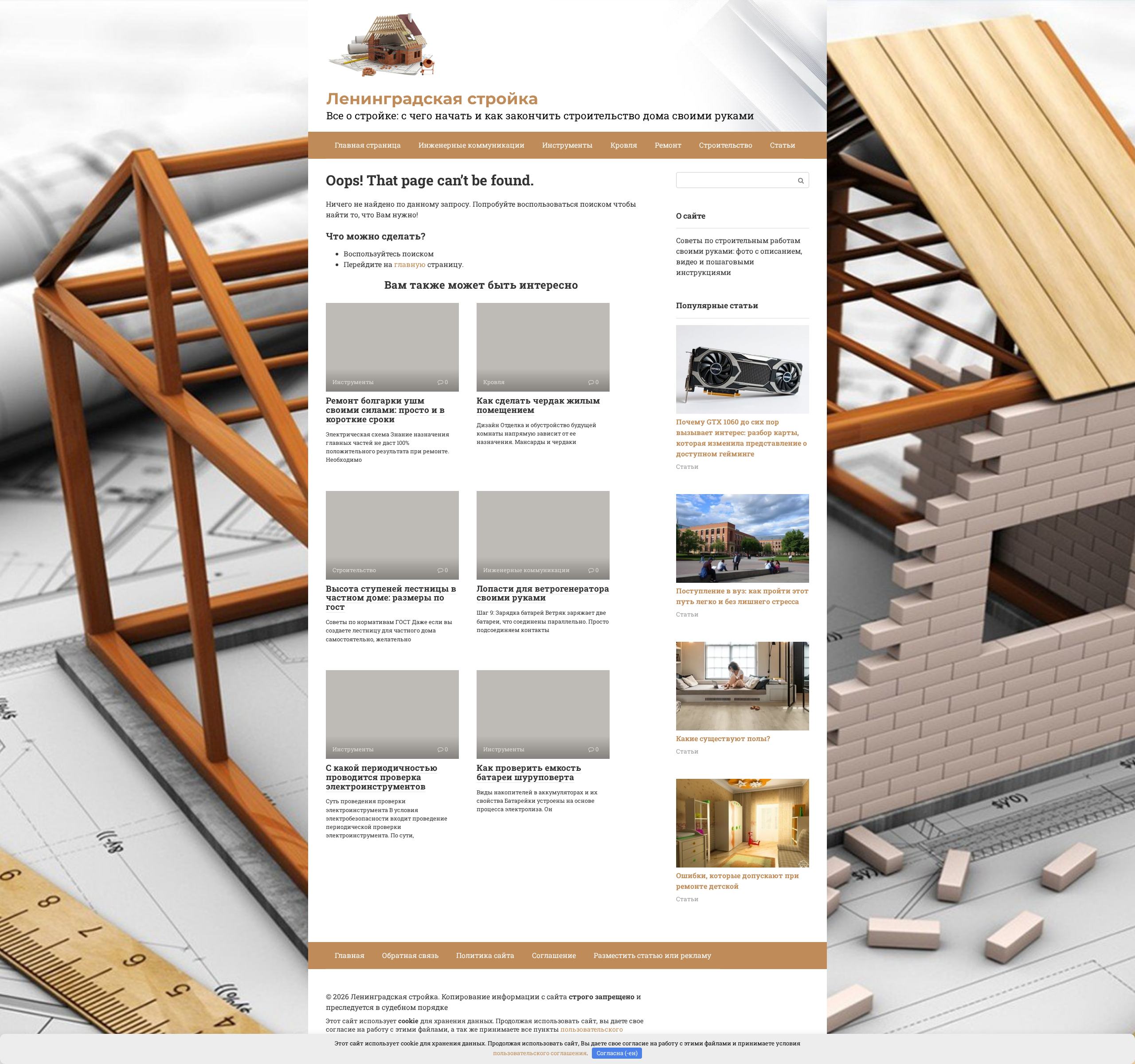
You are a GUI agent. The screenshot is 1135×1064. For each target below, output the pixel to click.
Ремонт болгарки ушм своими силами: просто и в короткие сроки (385, 409)
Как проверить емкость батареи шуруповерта (529, 772)
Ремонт (668, 144)
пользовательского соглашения (540, 1053)
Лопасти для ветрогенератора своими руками (543, 593)
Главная (349, 955)
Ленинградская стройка (432, 98)
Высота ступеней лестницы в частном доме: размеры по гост (391, 597)
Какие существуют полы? (723, 738)
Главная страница (368, 144)
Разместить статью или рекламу (652, 955)
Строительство (725, 144)
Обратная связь (410, 955)
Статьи (782, 144)
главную (410, 264)
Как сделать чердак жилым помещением (538, 405)
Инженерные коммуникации (471, 144)
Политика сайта (485, 955)
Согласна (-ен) (617, 1053)
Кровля (624, 144)
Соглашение (554, 955)
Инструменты (567, 144)
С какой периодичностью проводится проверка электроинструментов (381, 777)
